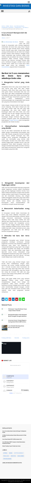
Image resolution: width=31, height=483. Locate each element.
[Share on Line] (23, 299)
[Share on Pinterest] (16, 299)
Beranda (17, 338)
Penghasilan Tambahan (8, 27)
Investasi (13, 456)
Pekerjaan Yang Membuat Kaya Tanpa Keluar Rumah (17, 309)
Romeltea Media (19, 481)
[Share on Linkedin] (13, 299)
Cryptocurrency (19, 453)
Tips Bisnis (25, 27)
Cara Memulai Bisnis (19, 26)
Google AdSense (13, 120)
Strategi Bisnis (18, 27)
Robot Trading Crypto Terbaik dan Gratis (11, 446)
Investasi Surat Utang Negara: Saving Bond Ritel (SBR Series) (17, 321)
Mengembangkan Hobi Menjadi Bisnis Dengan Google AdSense (17, 315)
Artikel (7, 26)
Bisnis (11, 26)
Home (3, 26)
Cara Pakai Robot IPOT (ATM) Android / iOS (12, 439)
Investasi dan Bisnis (15, 480)
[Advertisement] (15, 19)
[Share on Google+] (10, 299)
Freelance (6, 456)
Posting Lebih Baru (6, 338)
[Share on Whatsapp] (20, 299)
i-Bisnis (3, 38)
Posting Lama (25, 338)
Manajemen (21, 456)
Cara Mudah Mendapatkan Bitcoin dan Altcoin (16, 326)
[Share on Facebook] (3, 299)
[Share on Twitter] (6, 299)
